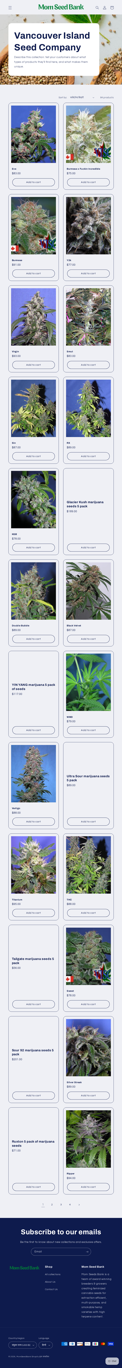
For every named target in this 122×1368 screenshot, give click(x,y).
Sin (14, 443)
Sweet (70, 991)
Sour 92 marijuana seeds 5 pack (33, 1052)
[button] (10, 7)
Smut (70, 351)
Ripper (71, 1173)
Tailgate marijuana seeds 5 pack (33, 961)
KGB (14, 534)
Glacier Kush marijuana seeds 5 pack (85, 504)
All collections (52, 1274)
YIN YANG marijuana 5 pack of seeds (33, 686)
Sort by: (63, 97)
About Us (50, 1282)
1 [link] (43, 1204)
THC (69, 899)
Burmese (17, 260)
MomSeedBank (24, 1357)
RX (68, 443)
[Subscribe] (87, 1252)
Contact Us (51, 1289)
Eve (14, 169)
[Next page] (79, 1204)
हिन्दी (44, 1345)
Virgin (15, 351)
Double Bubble (21, 625)
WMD (70, 717)
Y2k (69, 260)
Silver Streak (74, 1082)
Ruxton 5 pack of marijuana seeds (33, 1143)
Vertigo (16, 808)
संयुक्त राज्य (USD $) (21, 1345)
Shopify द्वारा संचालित (40, 1357)
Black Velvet (74, 625)
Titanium (17, 899)
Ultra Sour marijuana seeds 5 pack (88, 778)
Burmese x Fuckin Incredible (83, 169)
